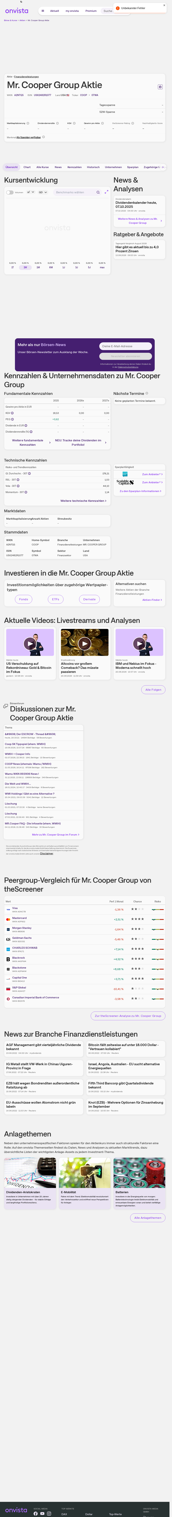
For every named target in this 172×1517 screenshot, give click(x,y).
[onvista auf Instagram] (49, 1514)
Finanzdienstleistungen (26, 76)
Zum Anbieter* (151, 474)
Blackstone (19, 967)
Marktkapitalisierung (16, 123)
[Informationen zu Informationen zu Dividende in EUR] (26, 425)
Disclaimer (46, 853)
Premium (91, 11)
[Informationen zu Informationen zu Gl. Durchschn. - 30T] (29, 473)
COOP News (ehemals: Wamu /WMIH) (28, 764)
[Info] (28, 123)
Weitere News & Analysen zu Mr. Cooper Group (138, 221)
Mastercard (19, 918)
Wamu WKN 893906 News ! (22, 774)
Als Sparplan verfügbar (28, 137)
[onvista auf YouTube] (42, 1514)
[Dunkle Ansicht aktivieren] (21, 1)
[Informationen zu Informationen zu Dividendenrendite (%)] (31, 431)
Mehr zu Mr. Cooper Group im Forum (54, 834)
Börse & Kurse (10, 20)
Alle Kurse (42, 167)
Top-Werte (115, 1514)
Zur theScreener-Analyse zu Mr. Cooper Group (128, 1016)
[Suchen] (127, 11)
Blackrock (18, 957)
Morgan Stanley (21, 928)
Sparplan (132, 167)
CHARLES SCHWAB (24, 948)
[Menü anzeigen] (42, 11)
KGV (69, 123)
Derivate (89, 599)
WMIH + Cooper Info (17, 754)
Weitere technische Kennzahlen (82, 501)
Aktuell (54, 11)
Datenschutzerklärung (128, 367)
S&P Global (19, 987)
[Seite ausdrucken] (160, 87)
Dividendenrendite (46, 123)
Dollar (89, 1514)
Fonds (23, 599)
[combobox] (77, 192)
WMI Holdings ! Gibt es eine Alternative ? (29, 793)
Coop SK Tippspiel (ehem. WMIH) (25, 744)
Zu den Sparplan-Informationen (139, 491)
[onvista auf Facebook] (36, 1514)
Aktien (22, 20)
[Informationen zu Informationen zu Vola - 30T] (18, 486)
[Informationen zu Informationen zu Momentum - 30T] (26, 492)
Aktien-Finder (151, 600)
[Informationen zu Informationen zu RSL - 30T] (18, 479)
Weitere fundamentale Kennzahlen (27, 442)
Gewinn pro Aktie (92, 123)
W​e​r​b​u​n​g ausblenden (114, 45)
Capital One (19, 977)
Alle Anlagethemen (147, 1218)
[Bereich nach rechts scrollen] (163, 167)
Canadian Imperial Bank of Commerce (35, 997)
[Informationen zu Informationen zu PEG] (12, 419)
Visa (15, 908)
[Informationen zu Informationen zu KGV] (12, 413)
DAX (64, 1514)
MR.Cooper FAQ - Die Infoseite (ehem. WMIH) (33, 823)
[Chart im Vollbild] (106, 191)
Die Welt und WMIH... (18, 784)
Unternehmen (113, 167)
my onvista (72, 11)
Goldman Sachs (22, 938)
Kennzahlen (75, 167)
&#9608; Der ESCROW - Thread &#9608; (30, 734)
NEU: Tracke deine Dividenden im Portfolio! (78, 442)
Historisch (93, 167)
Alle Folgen (153, 690)
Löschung (11, 803)
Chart (27, 167)
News (58, 167)
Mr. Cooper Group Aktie (38, 20)
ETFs (55, 599)
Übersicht (12, 167)
